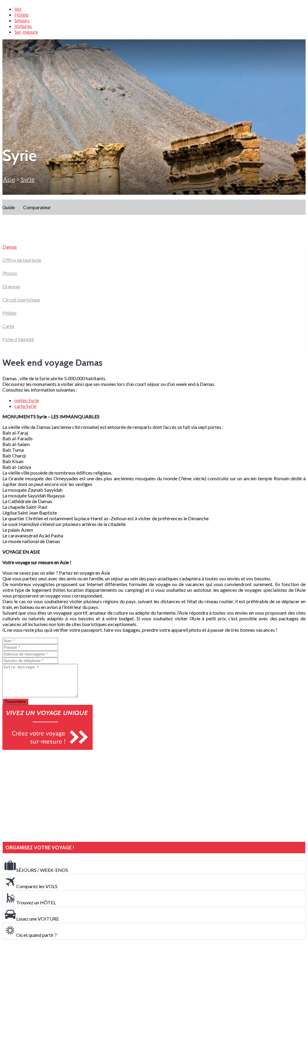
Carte (8, 326)
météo (26, 400)
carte (25, 406)
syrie (28, 179)
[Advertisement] (47, 795)
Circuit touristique (21, 299)
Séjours (21, 20)
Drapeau (11, 286)
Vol (17, 9)
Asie (9, 179)
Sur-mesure (26, 32)
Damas (9, 246)
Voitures (23, 26)
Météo (9, 313)
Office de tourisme (21, 260)
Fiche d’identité (18, 339)
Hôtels (21, 14)
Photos (9, 273)
